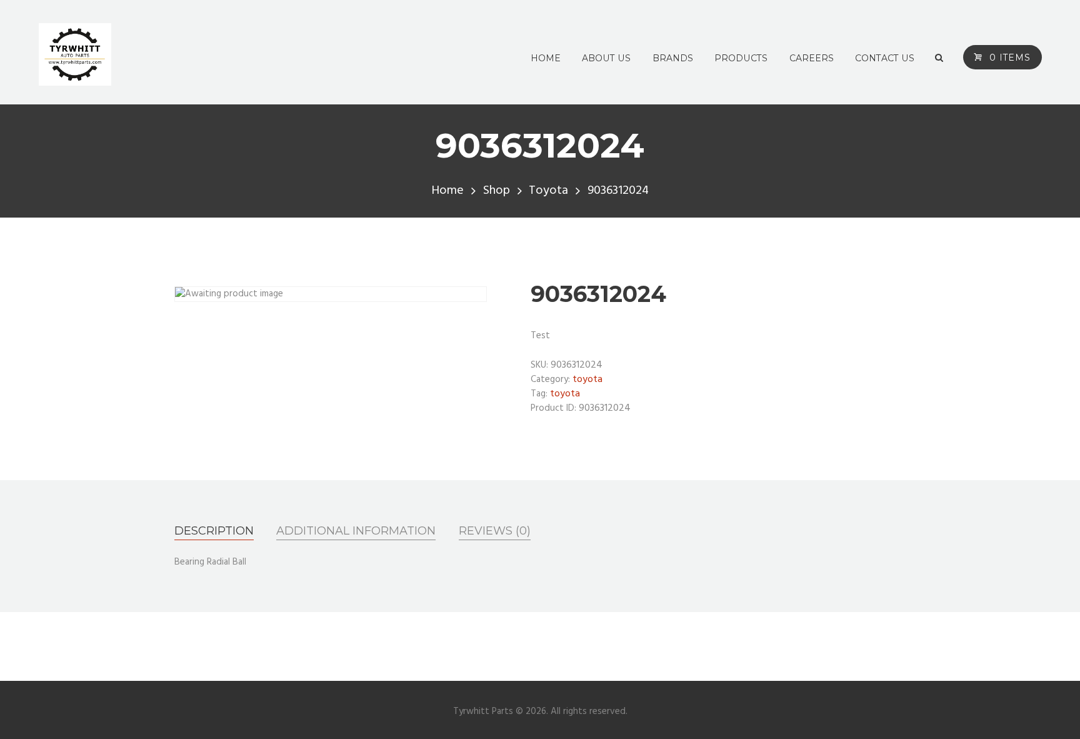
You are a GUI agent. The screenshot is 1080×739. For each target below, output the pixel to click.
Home (447, 191)
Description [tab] (214, 531)
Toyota (548, 191)
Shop (496, 191)
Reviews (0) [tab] (495, 531)
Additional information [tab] (356, 531)
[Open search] (939, 58)
